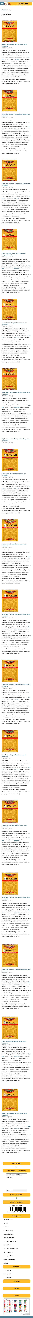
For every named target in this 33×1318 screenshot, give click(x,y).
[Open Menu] (2, 3)
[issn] (16, 1198)
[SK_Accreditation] (16, 1167)
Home (4, 10)
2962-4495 (16, 59)
